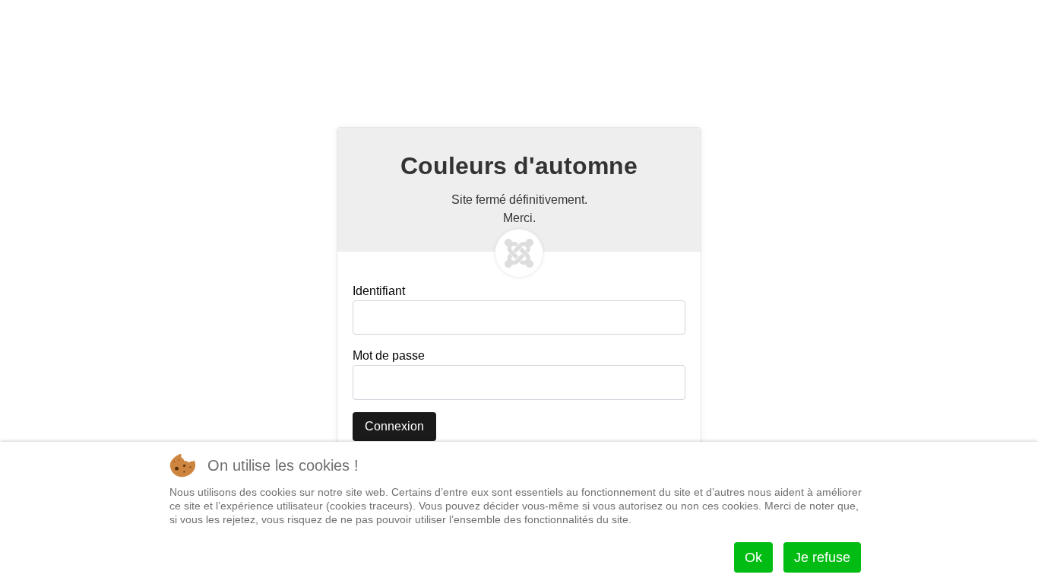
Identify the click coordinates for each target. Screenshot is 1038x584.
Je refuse (822, 557)
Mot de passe (389, 355)
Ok (753, 557)
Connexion (394, 426)
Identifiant (379, 290)
